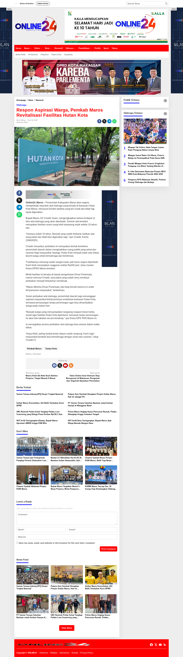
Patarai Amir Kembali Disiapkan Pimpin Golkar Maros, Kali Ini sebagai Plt (92, 395)
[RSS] (71, 365)
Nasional (19, 122)
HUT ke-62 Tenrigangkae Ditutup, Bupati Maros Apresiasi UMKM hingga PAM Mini (37, 422)
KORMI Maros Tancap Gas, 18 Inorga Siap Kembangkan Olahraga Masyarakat (100, 487)
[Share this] (99, 121)
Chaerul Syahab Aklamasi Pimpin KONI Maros (31, 487)
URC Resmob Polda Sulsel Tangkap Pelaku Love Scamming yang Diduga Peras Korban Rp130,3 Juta (39, 413)
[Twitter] (59, 365)
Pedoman (44, 653)
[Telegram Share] (109, 121)
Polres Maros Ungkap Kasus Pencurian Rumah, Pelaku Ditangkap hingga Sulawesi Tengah (92, 413)
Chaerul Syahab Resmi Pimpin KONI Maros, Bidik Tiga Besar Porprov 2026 (98, 459)
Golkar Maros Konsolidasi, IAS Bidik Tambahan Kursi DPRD (40, 404)
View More (66, 628)
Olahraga (21, 105)
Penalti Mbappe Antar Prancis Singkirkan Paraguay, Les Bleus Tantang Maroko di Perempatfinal (146, 164)
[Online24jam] (35, 26)
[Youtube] (65, 365)
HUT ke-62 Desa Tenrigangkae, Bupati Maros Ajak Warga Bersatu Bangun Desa (89, 422)
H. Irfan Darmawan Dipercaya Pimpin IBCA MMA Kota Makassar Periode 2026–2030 (147, 172)
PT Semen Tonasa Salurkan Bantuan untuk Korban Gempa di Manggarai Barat (90, 404)
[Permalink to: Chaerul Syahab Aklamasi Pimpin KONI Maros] (32, 475)
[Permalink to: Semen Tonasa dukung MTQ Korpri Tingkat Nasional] (32, 574)
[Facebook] (54, 365)
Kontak (75, 653)
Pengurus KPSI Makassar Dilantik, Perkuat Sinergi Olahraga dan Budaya (147, 180)
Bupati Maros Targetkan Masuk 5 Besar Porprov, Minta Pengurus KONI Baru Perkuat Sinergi (65, 487)
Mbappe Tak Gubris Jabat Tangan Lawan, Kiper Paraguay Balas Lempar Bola (146, 148)
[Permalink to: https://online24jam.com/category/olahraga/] (165, 113)
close (9, 9)
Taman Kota (51, 348)
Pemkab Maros (34, 348)
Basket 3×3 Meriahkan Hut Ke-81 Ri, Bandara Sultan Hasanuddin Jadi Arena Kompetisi (66, 459)
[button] (166, 3)
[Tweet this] (104, 121)
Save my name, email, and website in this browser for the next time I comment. (57, 543)
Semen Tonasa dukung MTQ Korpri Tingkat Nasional (39, 394)
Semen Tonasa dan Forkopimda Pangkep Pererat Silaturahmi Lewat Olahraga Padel (32, 459)
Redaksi (53, 653)
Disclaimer (64, 653)
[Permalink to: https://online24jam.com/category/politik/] (165, 100)
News (26, 122)
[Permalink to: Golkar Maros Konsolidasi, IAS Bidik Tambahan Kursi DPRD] (101, 574)
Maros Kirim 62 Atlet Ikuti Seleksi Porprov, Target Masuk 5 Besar (42, 375)
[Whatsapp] (114, 121)
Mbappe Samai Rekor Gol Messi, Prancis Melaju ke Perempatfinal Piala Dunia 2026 (146, 156)
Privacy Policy (86, 653)
